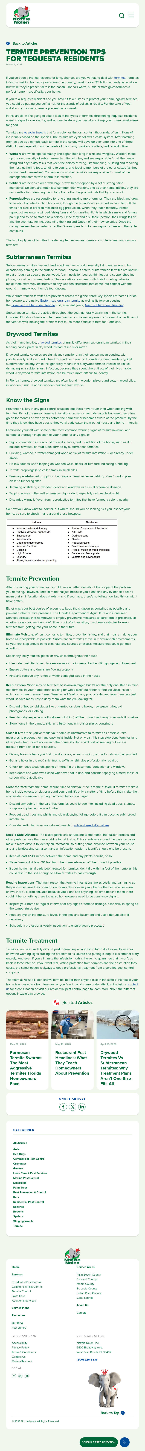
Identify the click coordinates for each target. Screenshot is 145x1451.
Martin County (85, 1284)
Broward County (87, 1279)
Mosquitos (20, 1183)
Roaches (18, 1207)
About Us (83, 1305)
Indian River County (89, 1293)
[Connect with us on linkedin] (26, 1375)
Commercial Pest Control (29, 1159)
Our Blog (17, 1323)
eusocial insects (35, 132)
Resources (18, 1315)
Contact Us (18, 1357)
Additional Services (24, 1300)
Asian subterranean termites (104, 305)
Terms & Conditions (24, 1352)
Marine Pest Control (26, 1178)
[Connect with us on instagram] (20, 1375)
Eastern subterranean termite (60, 300)
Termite (18, 1226)
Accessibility (19, 1343)
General (18, 1168)
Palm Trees (20, 1188)
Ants (16, 1149)
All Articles (20, 1143)
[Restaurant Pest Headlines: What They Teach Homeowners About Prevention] (72, 1050)
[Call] (125, 1442)
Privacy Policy (20, 1347)
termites (119, 77)
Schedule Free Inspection (98, 1442)
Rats (16, 1197)
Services (17, 1274)
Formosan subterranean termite (33, 305)
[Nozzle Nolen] (21, 23)
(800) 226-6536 (87, 1360)
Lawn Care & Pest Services (30, 1173)
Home (16, 1267)
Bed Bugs (19, 1154)
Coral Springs (85, 1298)
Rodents (18, 1211)
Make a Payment (22, 1361)
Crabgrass (20, 1164)
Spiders (18, 1216)
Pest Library (19, 1327)
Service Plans (20, 1308)
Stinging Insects (23, 1221)
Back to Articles (25, 43)
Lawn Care (18, 1296)
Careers (81, 1313)
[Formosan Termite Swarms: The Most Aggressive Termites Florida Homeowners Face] (27, 1050)
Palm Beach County (89, 1274)
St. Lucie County (87, 1288)
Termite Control (21, 1291)
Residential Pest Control (28, 1202)
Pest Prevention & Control (29, 1192)
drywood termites (50, 342)
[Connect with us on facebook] (13, 1375)
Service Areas (86, 1267)
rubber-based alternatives (91, 825)
